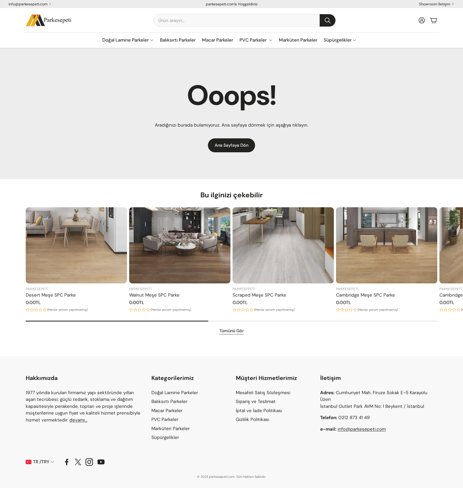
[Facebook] (66, 462)
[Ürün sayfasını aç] (76, 245)
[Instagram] (89, 462)
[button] (244, 20)
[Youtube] (101, 462)
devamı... (78, 420)
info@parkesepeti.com (28, 4)
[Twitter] (78, 462)
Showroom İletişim (434, 4)
